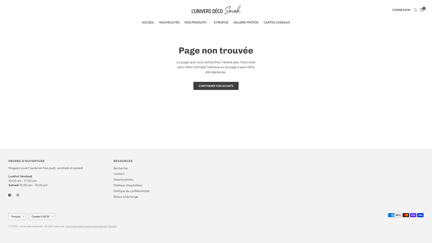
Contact (119, 174)
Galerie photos (124, 179)
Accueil (148, 22)
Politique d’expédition (128, 185)
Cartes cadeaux (277, 22)
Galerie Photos (246, 22)
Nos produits (195, 22)
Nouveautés (169, 22)
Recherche (121, 168)
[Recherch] (415, 10)
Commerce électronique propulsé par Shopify (91, 226)
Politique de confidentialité (131, 191)
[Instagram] (20, 195)
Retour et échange (126, 197)
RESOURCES (123, 161)
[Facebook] (12, 195)
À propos (221, 22)
